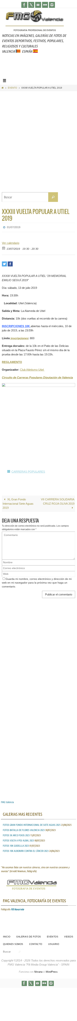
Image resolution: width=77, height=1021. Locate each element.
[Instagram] (52, 5)
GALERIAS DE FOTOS (28, 935)
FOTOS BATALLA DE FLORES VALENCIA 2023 (24, 829)
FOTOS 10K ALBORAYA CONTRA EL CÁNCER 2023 (26, 849)
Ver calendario (10, 241)
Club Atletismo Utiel (32, 368)
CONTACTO (35, 943)
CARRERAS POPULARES (28, 470)
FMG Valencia (7, 801)
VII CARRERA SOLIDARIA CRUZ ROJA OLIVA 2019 (57, 500)
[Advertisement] (39, 70)
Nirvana (38, 970)
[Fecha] (4, 247)
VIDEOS (68, 935)
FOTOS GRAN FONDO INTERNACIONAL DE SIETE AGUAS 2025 (32, 823)
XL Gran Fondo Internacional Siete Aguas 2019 (18, 502)
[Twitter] (31, 5)
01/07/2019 (13, 226)
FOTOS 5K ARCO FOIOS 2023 (16, 834)
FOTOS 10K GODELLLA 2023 (16, 844)
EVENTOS (52, 935)
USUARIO (53, 943)
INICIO (6, 935)
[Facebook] (24, 5)
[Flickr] (45, 5)
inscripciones (19, 337)
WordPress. (52, 970)
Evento (12, 88)
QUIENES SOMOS (13, 943)
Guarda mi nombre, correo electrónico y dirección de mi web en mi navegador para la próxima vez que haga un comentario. (37, 581)
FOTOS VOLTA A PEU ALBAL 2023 (18, 839)
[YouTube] (38, 5)
